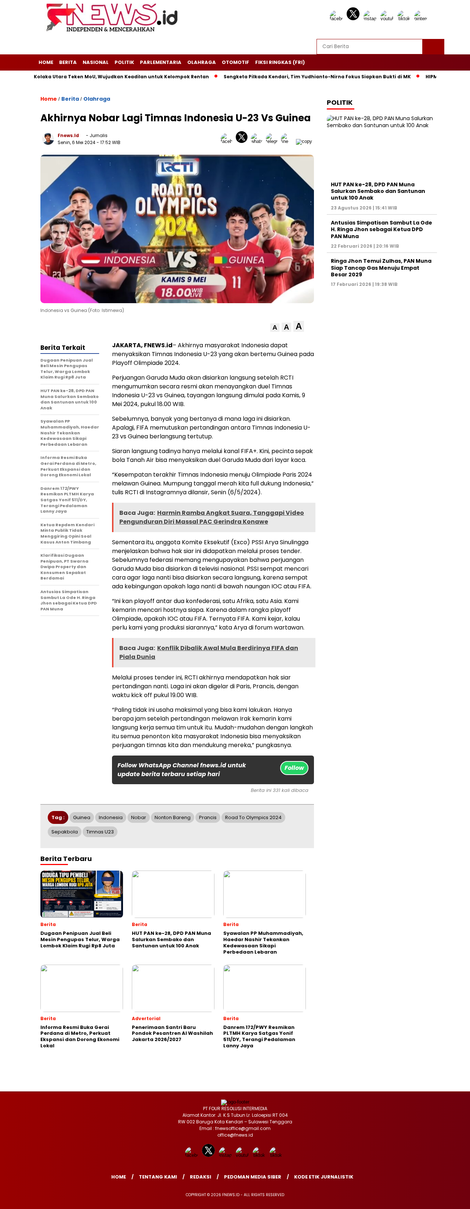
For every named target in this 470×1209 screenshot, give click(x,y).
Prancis (208, 817)
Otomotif (235, 62)
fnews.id (68, 135)
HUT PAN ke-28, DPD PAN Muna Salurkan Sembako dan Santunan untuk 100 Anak (378, 191)
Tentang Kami (158, 1176)
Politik (124, 62)
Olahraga (201, 62)
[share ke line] (288, 141)
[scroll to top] (450, 1197)
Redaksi (200, 1176)
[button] (274, 327)
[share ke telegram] (273, 141)
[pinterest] (422, 18)
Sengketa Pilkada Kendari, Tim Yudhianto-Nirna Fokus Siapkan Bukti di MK (291, 76)
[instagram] (371, 18)
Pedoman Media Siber (252, 1176)
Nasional (96, 62)
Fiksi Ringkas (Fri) (280, 62)
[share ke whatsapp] (258, 141)
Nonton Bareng (173, 817)
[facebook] (337, 18)
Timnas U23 (100, 831)
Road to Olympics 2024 (253, 817)
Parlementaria (160, 62)
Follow (294, 768)
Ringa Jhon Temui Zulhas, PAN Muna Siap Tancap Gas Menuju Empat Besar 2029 (381, 267)
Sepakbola (64, 831)
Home (46, 62)
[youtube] (388, 18)
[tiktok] (405, 18)
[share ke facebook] (228, 141)
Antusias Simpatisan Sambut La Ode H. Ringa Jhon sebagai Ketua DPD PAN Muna (381, 229)
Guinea (81, 817)
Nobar (138, 817)
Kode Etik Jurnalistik (323, 1176)
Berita (68, 62)
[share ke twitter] (243, 141)
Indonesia (111, 817)
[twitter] (354, 18)
